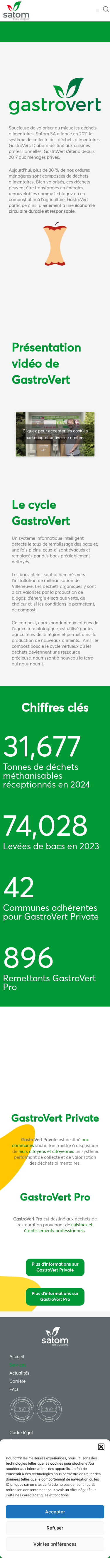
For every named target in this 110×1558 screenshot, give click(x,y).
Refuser (55, 1528)
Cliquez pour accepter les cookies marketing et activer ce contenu (55, 434)
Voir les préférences (55, 1544)
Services (17, 1365)
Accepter (55, 1512)
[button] (101, 1447)
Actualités (19, 1373)
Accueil (16, 1357)
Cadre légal (21, 1433)
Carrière (17, 1381)
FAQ (13, 1389)
